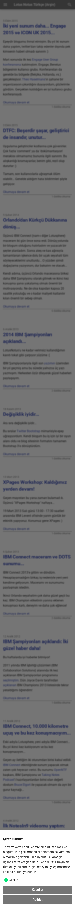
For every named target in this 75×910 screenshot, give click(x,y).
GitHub (13, 880)
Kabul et (37, 890)
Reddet (37, 899)
